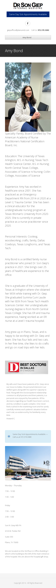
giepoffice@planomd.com (18, 30)
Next (48, 464)
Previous (9, 463)
